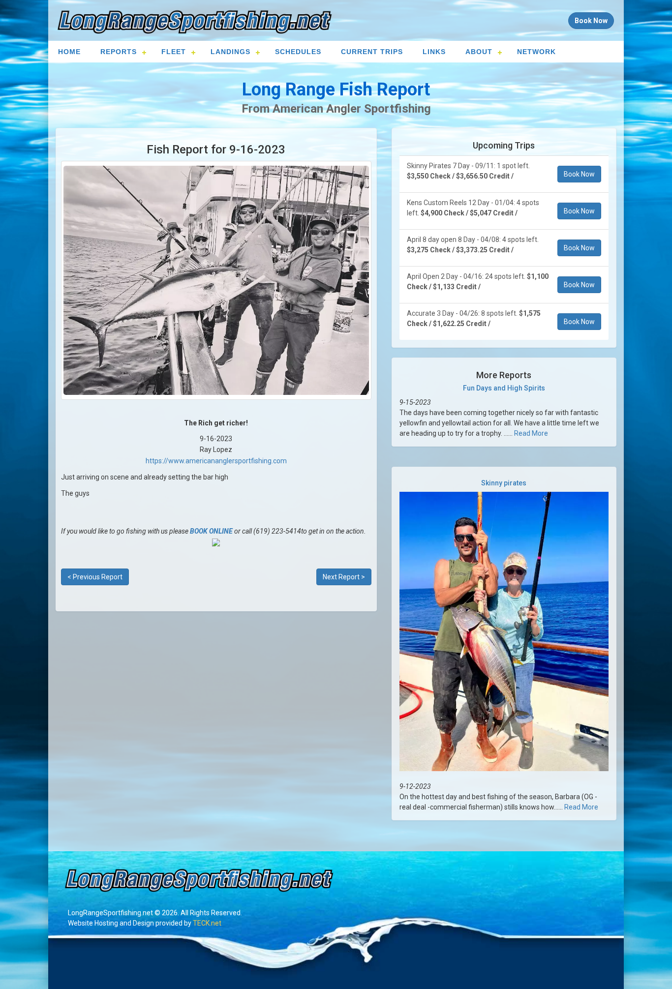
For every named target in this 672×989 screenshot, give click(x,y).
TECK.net (207, 923)
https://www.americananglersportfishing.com (216, 461)
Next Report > (344, 577)
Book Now (579, 174)
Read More (531, 433)
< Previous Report (94, 577)
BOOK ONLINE (211, 531)
